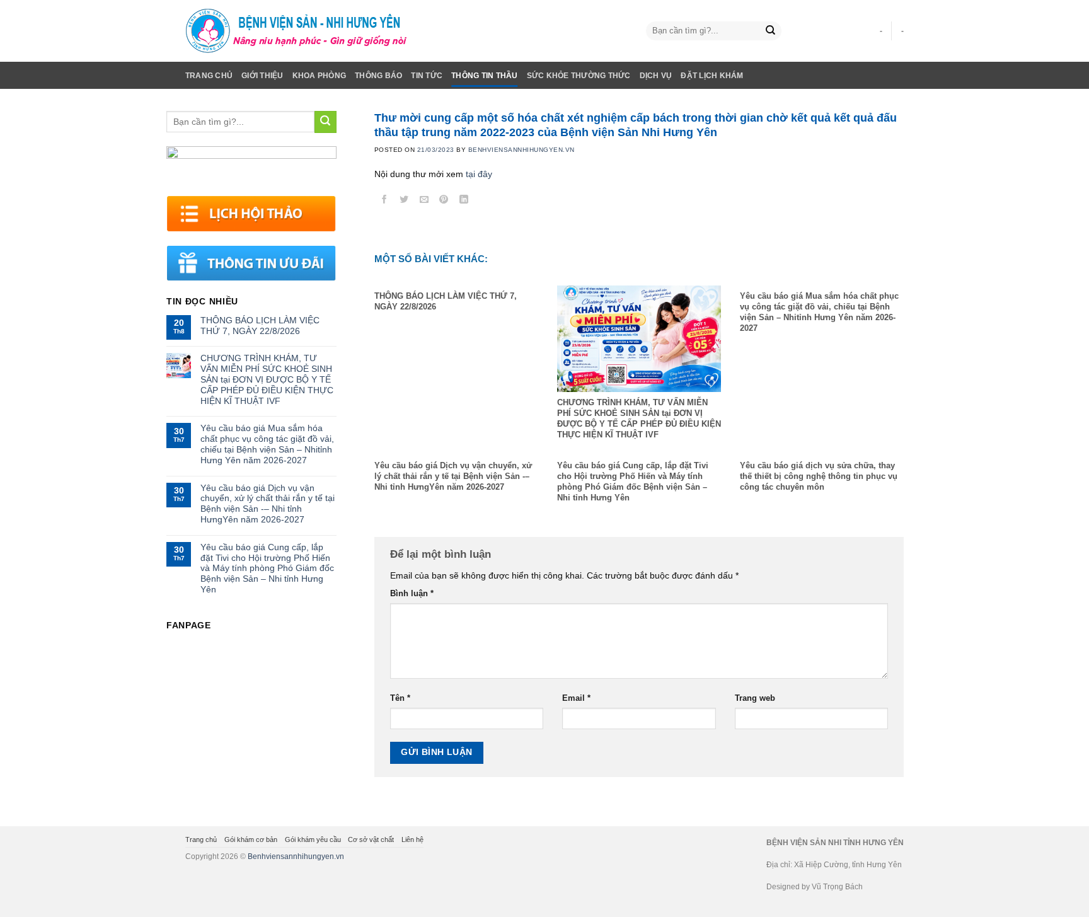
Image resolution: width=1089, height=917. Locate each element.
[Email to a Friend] (424, 201)
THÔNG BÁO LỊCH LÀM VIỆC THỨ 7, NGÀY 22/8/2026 (260, 325)
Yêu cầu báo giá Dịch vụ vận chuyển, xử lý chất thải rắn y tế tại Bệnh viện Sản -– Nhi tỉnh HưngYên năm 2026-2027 (267, 503)
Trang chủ (209, 75)
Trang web (755, 698)
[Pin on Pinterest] (444, 201)
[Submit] (770, 31)
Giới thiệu (262, 75)
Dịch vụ (656, 75)
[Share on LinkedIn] (464, 201)
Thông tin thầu (484, 75)
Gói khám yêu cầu (313, 839)
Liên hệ (412, 839)
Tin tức (426, 75)
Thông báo (378, 75)
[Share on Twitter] (404, 201)
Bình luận (412, 593)
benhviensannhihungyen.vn (521, 149)
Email (576, 698)
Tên (400, 698)
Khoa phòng (319, 75)
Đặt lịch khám (712, 75)
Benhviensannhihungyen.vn (296, 856)
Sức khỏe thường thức (579, 75)
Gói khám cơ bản (250, 839)
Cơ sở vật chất (371, 839)
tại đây (479, 174)
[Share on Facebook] (384, 201)
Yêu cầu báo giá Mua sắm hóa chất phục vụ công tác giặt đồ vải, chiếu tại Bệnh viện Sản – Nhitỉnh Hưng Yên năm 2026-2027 (267, 443)
